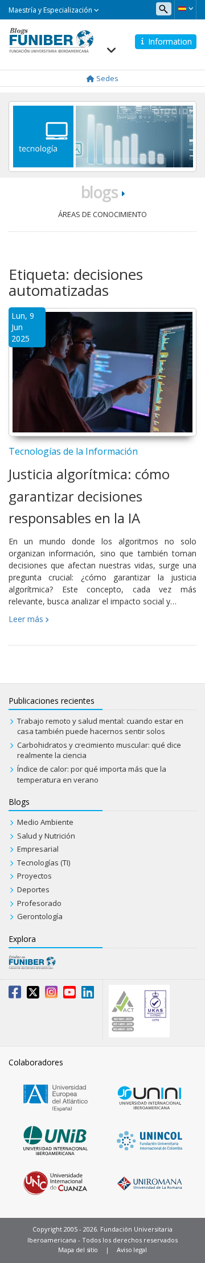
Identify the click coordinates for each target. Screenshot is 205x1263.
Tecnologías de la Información (73, 451)
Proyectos (34, 876)
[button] (185, 8)
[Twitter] (33, 994)
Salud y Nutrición (46, 836)
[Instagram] (51, 994)
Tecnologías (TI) (43, 862)
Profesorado (39, 903)
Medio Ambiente (45, 822)
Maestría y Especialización (51, 10)
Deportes (33, 889)
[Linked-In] (87, 994)
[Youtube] (69, 994)
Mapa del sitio (78, 1249)
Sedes (106, 78)
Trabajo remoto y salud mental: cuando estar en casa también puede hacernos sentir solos (100, 726)
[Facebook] (15, 994)
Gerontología (40, 916)
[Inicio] (51, 39)
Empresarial (38, 849)
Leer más (26, 619)
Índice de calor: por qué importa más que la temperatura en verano (91, 774)
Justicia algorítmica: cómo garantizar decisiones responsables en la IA (89, 495)
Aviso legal (132, 1249)
